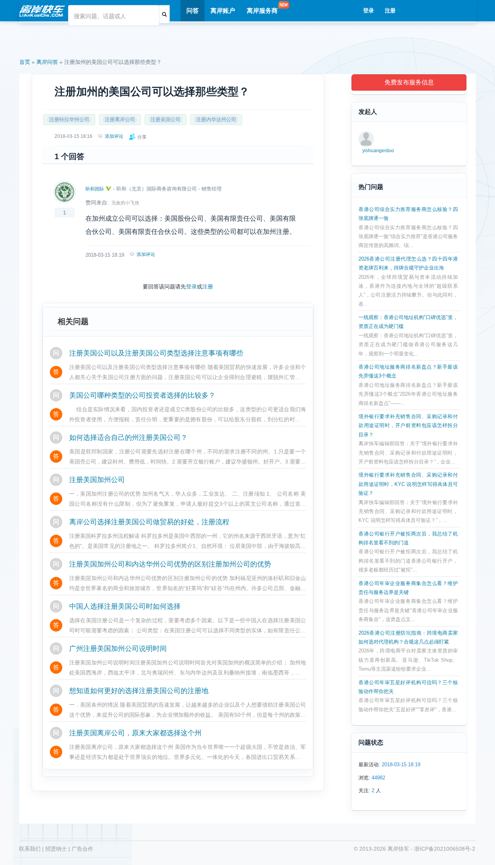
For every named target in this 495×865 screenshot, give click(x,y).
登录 (368, 10)
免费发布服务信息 (409, 82)
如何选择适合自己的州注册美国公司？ (128, 437)
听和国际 (94, 189)
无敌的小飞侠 (125, 203)
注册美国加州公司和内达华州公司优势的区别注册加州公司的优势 (170, 564)
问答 (192, 10)
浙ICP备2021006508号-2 (444, 849)
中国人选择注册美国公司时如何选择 (125, 606)
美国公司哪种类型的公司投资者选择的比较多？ (142, 395)
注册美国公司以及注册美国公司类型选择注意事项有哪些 (156, 353)
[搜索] (164, 14)
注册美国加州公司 (97, 480)
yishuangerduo (378, 150)
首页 (24, 62)
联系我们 (30, 849)
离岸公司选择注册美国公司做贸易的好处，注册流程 (149, 522)
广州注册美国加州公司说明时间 (118, 648)
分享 (142, 137)
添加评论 (146, 254)
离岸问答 (47, 62)
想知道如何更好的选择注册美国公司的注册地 (138, 691)
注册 (390, 10)
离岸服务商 (262, 10)
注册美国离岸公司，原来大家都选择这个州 (135, 733)
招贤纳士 (56, 849)
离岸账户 (222, 10)
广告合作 (82, 849)
